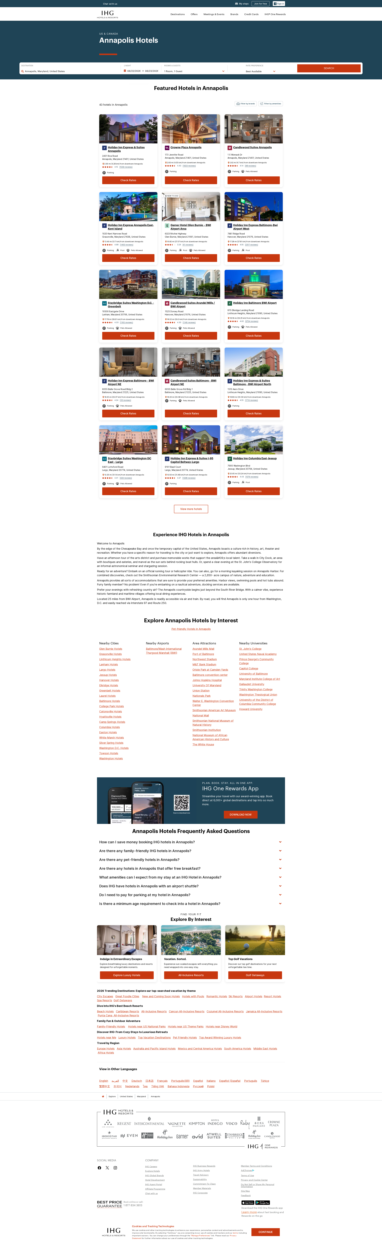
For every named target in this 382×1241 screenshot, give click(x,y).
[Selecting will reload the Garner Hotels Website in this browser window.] (182, 1135)
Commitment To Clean (204, 1183)
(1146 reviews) (189, 322)
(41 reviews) (187, 245)
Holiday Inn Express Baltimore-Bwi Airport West (255, 227)
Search (329, 68)
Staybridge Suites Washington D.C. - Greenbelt (131, 305)
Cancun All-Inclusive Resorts (186, 1011)
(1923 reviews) (189, 166)
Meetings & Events (214, 14)
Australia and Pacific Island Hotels (154, 1048)
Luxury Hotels (127, 1037)
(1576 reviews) (251, 477)
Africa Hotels (106, 1052)
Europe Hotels (106, 1048)
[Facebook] (100, 1168)
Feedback (246, 1195)
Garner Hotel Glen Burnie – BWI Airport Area (191, 227)
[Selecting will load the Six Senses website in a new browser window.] (108, 1123)
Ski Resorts (236, 996)
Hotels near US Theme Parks (186, 1026)
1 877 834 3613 (133, 1205)
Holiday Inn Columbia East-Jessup (255, 458)
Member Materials (202, 1188)
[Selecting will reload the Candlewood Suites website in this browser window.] (272, 1135)
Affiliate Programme (155, 1188)
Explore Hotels (152, 1170)
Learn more (249, 1212)
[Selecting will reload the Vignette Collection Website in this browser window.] (177, 1123)
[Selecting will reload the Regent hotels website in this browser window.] (124, 1123)
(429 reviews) (126, 478)
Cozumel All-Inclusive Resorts (225, 1011)
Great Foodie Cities (127, 996)
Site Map (245, 1190)
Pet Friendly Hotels (185, 1037)
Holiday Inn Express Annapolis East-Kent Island (131, 227)
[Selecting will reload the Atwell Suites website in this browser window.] (214, 1135)
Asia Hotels (124, 1048)
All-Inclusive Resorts (154, 1011)
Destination (27, 66)
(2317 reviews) (251, 245)
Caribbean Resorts (127, 1011)
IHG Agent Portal (153, 1184)
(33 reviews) (125, 400)
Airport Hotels (253, 996)
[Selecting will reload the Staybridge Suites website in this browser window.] (234, 1135)
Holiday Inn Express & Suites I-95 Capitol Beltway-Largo (192, 460)
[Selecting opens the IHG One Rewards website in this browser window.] (263, 1146)
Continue (266, 1232)
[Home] (103, 1096)
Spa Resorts (104, 1000)
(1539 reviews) (126, 167)
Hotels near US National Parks (147, 1026)
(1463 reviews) (126, 245)
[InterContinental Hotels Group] (107, 14)
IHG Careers (151, 1166)
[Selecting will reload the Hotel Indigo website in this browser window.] (215, 1123)
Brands (234, 14)
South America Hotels (237, 1048)
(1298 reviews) (188, 478)
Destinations (178, 14)
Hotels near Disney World (221, 1026)
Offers (194, 14)
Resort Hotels (272, 996)
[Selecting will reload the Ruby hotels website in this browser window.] (245, 1123)
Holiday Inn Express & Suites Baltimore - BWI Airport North (252, 382)
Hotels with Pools (193, 996)
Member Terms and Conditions (256, 1165)
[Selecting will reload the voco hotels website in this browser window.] (231, 1123)
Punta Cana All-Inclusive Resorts (118, 1015)
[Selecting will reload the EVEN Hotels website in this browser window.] (129, 1135)
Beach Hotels (105, 1011)
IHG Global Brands (154, 1175)
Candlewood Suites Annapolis (252, 147)
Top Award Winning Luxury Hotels (220, 1037)
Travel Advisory (201, 1174)
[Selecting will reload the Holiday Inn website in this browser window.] (165, 1135)
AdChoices (246, 1170)
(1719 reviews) (251, 400)
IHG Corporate (200, 1192)
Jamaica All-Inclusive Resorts (264, 1011)
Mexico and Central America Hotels (200, 1048)
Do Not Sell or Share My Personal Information (257, 1185)
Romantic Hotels (216, 996)
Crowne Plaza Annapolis (186, 147)
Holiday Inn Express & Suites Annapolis (126, 149)
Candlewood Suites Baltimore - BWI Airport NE (193, 382)
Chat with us (110, 4)
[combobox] (71, 71)
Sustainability (200, 1179)
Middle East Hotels (265, 1048)
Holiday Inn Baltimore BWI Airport (255, 303)
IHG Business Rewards (204, 1165)
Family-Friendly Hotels (111, 1026)
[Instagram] (115, 1168)
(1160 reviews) (126, 322)
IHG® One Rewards (275, 14)
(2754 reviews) (251, 321)
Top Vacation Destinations (154, 1037)
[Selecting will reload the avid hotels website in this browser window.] (197, 1135)
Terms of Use (247, 1175)
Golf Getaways (123, 1000)
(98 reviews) (250, 166)
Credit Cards (251, 14)
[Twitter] (107, 1168)
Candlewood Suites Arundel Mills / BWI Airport (193, 305)
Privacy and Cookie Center (254, 1179)
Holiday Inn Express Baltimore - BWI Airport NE (131, 382)
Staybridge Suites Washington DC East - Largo (129, 460)
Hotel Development (155, 1179)
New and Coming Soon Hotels (161, 996)
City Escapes (105, 996)
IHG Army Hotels (201, 1170)
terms (235, 1232)
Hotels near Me (106, 1037)
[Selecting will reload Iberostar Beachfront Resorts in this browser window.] (109, 1135)
